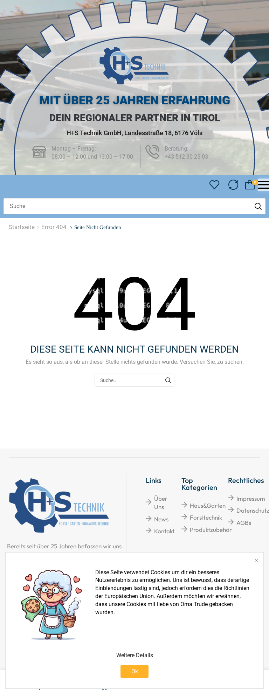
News (161, 519)
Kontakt (164, 531)
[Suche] (258, 206)
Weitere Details (134, 655)
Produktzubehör (211, 529)
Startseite (22, 226)
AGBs (243, 522)
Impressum (250, 498)
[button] (214, 185)
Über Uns (160, 503)
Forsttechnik (206, 517)
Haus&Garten (208, 505)
